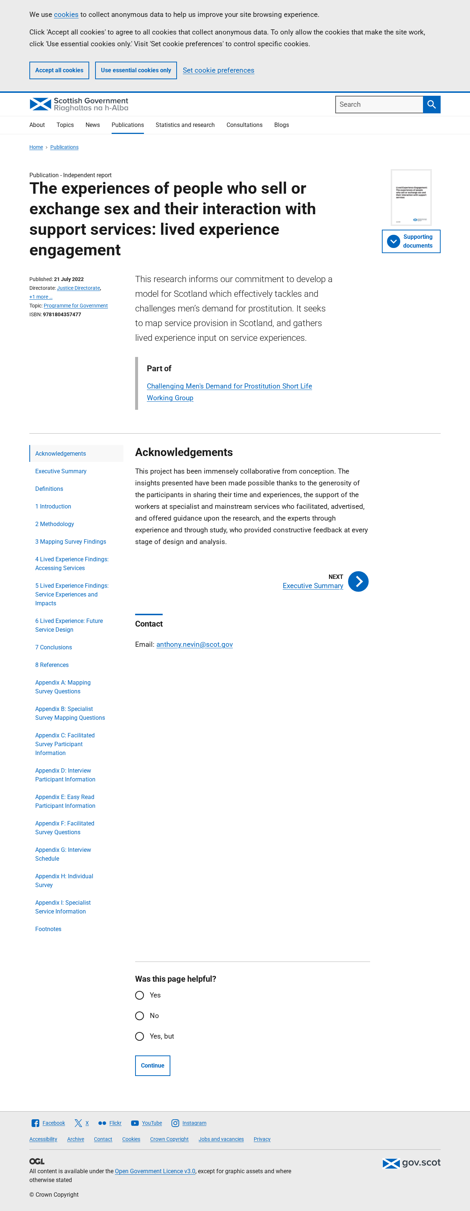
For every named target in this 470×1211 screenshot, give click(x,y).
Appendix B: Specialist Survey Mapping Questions (70, 713)
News (93, 124)
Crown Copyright (169, 1139)
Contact (103, 1139)
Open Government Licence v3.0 (155, 1171)
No (154, 1015)
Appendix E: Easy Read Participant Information (65, 801)
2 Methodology (54, 524)
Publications (128, 124)
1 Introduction (53, 506)
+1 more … (41, 297)
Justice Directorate (78, 288)
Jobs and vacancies (221, 1139)
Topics (65, 124)
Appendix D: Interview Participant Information (65, 775)
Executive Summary (61, 471)
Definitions (49, 488)
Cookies (131, 1139)
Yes (155, 995)
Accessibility (43, 1139)
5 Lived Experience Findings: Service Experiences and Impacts (72, 594)
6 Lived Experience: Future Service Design (69, 625)
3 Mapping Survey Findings (70, 541)
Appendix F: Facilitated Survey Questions (64, 828)
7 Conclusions (53, 647)
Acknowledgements (60, 453)
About (37, 124)
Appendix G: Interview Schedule (63, 854)
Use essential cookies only (136, 70)
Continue (152, 1065)
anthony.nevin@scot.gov (194, 644)
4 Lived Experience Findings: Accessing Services (72, 564)
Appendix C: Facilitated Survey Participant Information (65, 744)
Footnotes (48, 929)
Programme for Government (76, 306)
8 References (52, 664)
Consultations (245, 124)
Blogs (281, 124)
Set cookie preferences (218, 70)
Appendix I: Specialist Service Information (63, 907)
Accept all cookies (59, 70)
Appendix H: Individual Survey (64, 881)
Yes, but (162, 1036)
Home (36, 147)
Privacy (262, 1139)
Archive (75, 1139)
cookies (66, 14)
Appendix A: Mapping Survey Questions (63, 687)
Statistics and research (185, 124)
